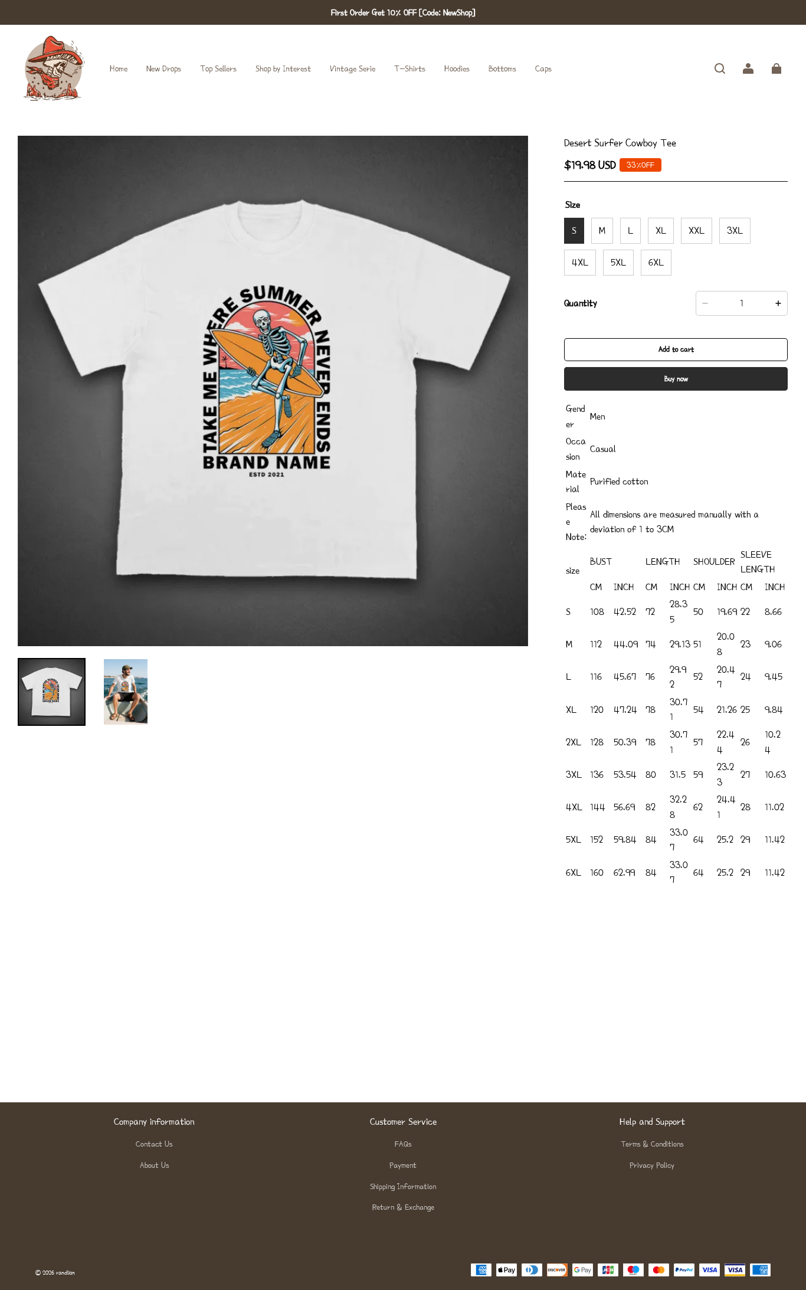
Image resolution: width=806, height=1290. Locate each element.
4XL (580, 262)
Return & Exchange (403, 1207)
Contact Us (154, 1144)
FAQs (403, 1144)
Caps (543, 68)
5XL (618, 262)
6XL (656, 262)
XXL (697, 230)
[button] (720, 68)
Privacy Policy (652, 1165)
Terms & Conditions (652, 1144)
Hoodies (457, 68)
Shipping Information (403, 1186)
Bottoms (502, 68)
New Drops (163, 68)
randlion (65, 1272)
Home (118, 68)
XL (661, 230)
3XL (735, 230)
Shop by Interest (283, 68)
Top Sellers (218, 68)
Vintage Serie (352, 68)
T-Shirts (409, 68)
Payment (403, 1165)
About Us (154, 1165)
